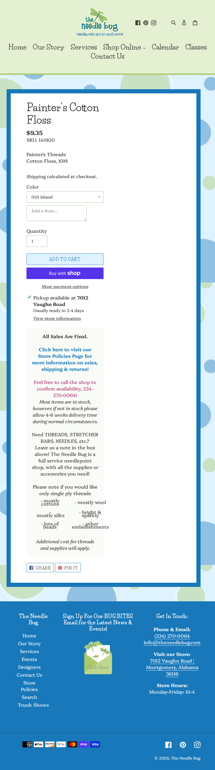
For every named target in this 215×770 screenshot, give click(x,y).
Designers (29, 667)
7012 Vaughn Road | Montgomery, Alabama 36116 (172, 667)
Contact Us (29, 674)
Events (29, 659)
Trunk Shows (33, 704)
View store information (57, 318)
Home (29, 635)
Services (29, 651)
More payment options (65, 286)
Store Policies (29, 685)
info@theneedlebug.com (172, 642)
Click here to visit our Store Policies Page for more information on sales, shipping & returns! (65, 359)
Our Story (29, 643)
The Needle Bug (186, 758)
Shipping (36, 176)
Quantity (36, 231)
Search (29, 697)
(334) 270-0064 (172, 635)
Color (32, 186)
